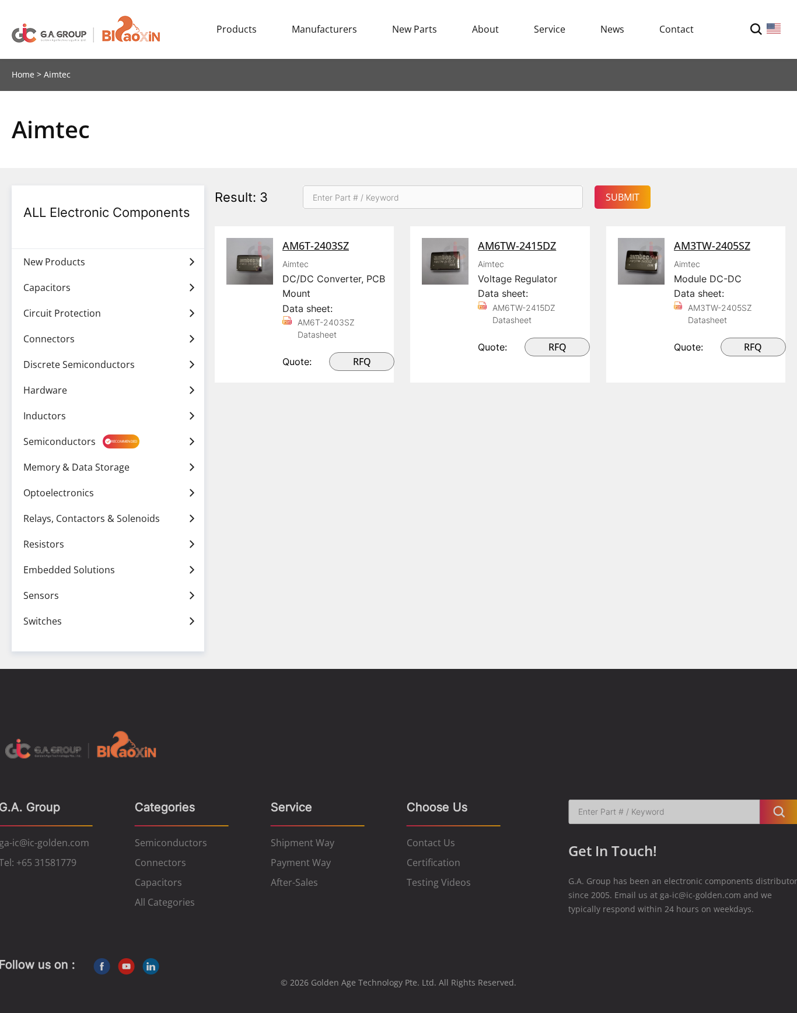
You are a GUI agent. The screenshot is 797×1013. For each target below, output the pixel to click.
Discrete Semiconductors (79, 364)
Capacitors (47, 287)
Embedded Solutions (69, 569)
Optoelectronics (58, 492)
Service (549, 29)
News (612, 29)
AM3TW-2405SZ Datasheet (720, 314)
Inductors (44, 415)
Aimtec (295, 264)
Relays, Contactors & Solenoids (91, 518)
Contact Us (431, 842)
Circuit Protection (62, 313)
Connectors (49, 338)
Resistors (43, 544)
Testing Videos (439, 882)
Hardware (45, 390)
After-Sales (294, 882)
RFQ (362, 361)
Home (23, 74)
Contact (676, 29)
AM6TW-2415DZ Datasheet (523, 314)
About (485, 29)
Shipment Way (302, 842)
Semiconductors (59, 441)
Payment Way (301, 862)
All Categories (165, 902)
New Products (54, 261)
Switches (42, 621)
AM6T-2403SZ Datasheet (326, 328)
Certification (433, 862)
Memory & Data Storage (76, 467)
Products (236, 29)
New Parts (414, 29)
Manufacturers (324, 29)
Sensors (41, 595)
